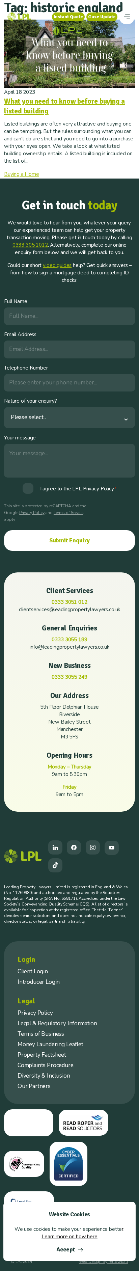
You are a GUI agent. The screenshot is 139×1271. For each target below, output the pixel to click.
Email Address (20, 334)
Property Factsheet (42, 1055)
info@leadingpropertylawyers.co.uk (69, 647)
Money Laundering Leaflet (50, 1044)
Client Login (33, 971)
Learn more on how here (69, 1236)
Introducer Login (39, 982)
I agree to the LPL (78, 488)
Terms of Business (41, 1034)
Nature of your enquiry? (30, 401)
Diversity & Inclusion (44, 1076)
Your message (20, 437)
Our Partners (34, 1086)
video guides (57, 265)
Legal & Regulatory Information (57, 1023)
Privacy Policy (31, 512)
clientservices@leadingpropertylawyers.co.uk (69, 609)
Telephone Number (26, 367)
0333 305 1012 (30, 245)
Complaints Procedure (46, 1065)
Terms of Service (68, 512)
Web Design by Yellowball (103, 1261)
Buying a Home (21, 174)
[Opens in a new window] (55, 847)
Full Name (15, 301)
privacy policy (98, 488)
